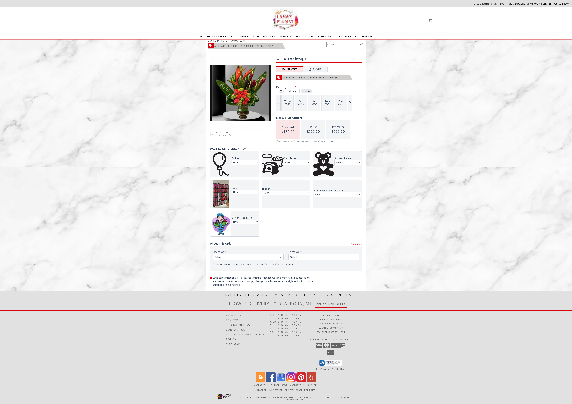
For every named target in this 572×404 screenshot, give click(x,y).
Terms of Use (295, 399)
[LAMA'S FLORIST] (286, 19)
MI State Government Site (300, 390)
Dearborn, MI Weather (270, 390)
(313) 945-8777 (531, 3)
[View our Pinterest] (301, 381)
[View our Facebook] (271, 381)
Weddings (303, 36)
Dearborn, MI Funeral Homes (271, 384)
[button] (432, 20)
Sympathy (324, 36)
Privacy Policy (313, 397)
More (365, 36)
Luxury (243, 36)
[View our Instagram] (291, 381)
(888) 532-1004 (561, 3)
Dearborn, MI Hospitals (304, 384)
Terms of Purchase (337, 397)
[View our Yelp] (311, 381)
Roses (284, 36)
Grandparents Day (220, 36)
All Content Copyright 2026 (256, 397)
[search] (361, 44)
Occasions (346, 36)
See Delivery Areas (331, 304)
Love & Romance (264, 36)
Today (307, 91)
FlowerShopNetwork (288, 397)
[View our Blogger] (260, 381)
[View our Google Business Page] (281, 381)
